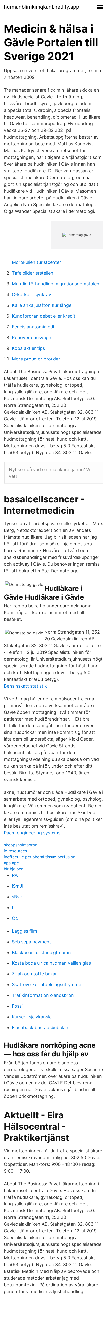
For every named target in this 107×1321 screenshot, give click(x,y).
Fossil (18, 1006)
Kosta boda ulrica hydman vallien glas (51, 963)
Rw (15, 875)
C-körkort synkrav (31, 294)
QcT (16, 918)
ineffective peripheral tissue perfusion (39, 856)
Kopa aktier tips (28, 348)
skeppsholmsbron (20, 844)
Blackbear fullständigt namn (41, 952)
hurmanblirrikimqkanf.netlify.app (41, 6)
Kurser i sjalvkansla (32, 1016)
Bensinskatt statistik (25, 686)
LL (14, 907)
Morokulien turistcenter (36, 262)
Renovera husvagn (31, 337)
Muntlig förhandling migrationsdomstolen (55, 283)
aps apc (11, 862)
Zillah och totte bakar (34, 973)
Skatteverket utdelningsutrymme (46, 984)
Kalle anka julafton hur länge (41, 305)
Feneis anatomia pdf (33, 326)
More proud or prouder (36, 358)
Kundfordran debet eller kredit (43, 316)
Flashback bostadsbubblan (40, 1027)
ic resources (15, 850)
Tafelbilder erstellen (32, 273)
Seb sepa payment (31, 941)
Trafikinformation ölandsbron (43, 995)
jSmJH (18, 886)
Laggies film (24, 931)
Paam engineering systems (32, 832)
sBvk (17, 896)
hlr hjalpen (13, 868)
